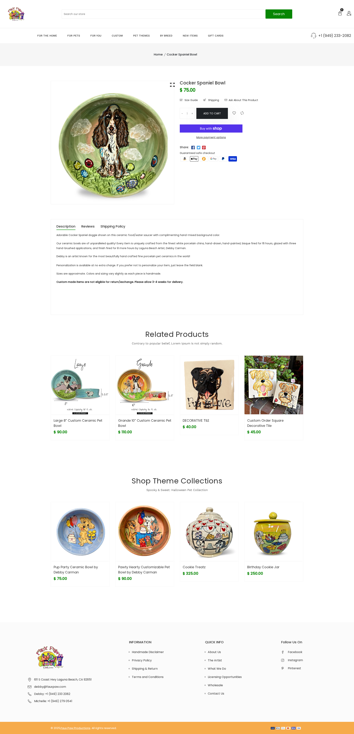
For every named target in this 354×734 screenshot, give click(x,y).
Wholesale (215, 685)
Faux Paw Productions (75, 728)
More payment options (211, 137)
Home (158, 54)
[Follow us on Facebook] (193, 147)
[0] (340, 13)
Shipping (213, 100)
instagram (295, 660)
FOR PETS (73, 35)
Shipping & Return (145, 669)
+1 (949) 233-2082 (334, 35)
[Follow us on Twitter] (198, 147)
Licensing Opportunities (225, 677)
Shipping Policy (112, 227)
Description (65, 227)
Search (279, 14)
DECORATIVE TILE (196, 420)
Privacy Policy (142, 660)
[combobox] (177, 14)
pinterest (294, 668)
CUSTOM (117, 35)
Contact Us (216, 693)
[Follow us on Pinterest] (204, 147)
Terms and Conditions (148, 677)
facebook (295, 652)
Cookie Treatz (194, 567)
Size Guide (191, 100)
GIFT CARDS (215, 35)
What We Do (217, 669)
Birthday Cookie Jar (263, 567)
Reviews (88, 227)
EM (58, 289)
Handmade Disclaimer (148, 652)
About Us (214, 652)
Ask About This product (243, 100)
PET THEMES (141, 35)
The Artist (215, 660)
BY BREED (166, 35)
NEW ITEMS (190, 35)
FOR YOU (95, 35)
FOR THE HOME (47, 35)
